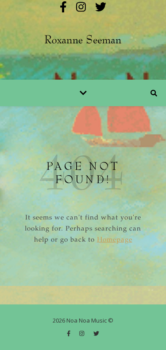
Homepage (114, 240)
